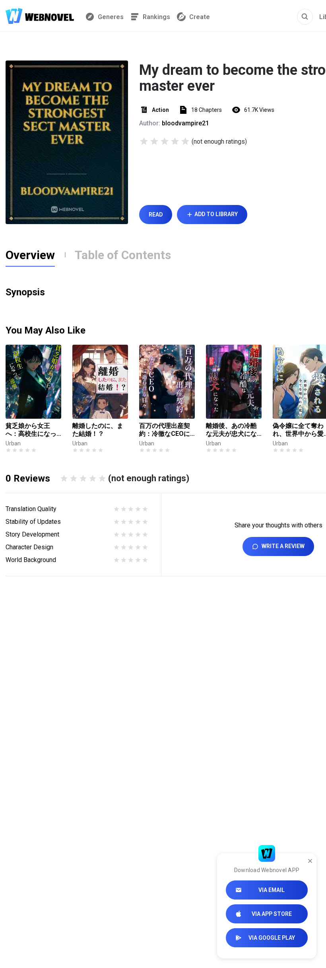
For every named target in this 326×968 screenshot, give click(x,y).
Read (156, 214)
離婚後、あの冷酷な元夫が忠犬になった (231, 430)
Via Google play (271, 938)
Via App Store (272, 914)
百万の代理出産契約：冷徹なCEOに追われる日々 (164, 430)
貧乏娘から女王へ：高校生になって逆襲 (31, 430)
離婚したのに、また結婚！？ (97, 429)
